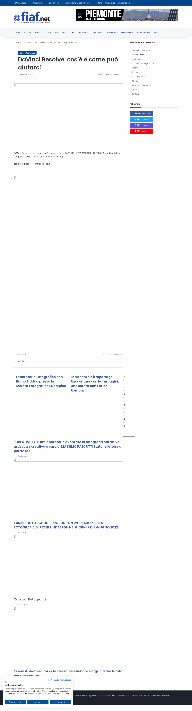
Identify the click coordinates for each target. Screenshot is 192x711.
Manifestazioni (137, 59)
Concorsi (135, 72)
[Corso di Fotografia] (68, 566)
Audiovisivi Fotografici (141, 85)
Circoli (134, 89)
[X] (19, 364)
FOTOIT (27, 32)
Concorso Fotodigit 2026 (142, 63)
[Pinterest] (23, 364)
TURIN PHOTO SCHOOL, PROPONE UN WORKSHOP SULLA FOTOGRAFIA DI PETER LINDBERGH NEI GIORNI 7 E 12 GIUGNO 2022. (66, 525)
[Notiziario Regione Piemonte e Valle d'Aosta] (32, 17)
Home (18, 42)
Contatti (135, 94)
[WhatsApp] (31, 364)
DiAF (72, 32)
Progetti (83, 32)
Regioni (97, 32)
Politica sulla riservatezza (59, 680)
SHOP (156, 32)
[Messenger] (27, 364)
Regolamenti (53, 3)
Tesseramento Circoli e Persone (78, 3)
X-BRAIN (165, 695)
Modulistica (110, 3)
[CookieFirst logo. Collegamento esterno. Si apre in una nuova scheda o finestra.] (6, 682)
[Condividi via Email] (35, 364)
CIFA (37, 32)
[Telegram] (33, 364)
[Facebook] (17, 364)
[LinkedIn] (21, 364)
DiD (56, 32)
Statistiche (143, 32)
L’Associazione (21, 3)
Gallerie (112, 32)
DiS (64, 32)
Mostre (134, 68)
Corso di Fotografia (30, 599)
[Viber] (8, 709)
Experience (127, 32)
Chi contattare (124, 3)
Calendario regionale (140, 50)
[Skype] (25, 364)
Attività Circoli (137, 55)
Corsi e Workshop (30, 42)
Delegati (135, 81)
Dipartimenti (37, 3)
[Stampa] (36, 364)
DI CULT (47, 32)
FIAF (18, 32)
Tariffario (98, 3)
